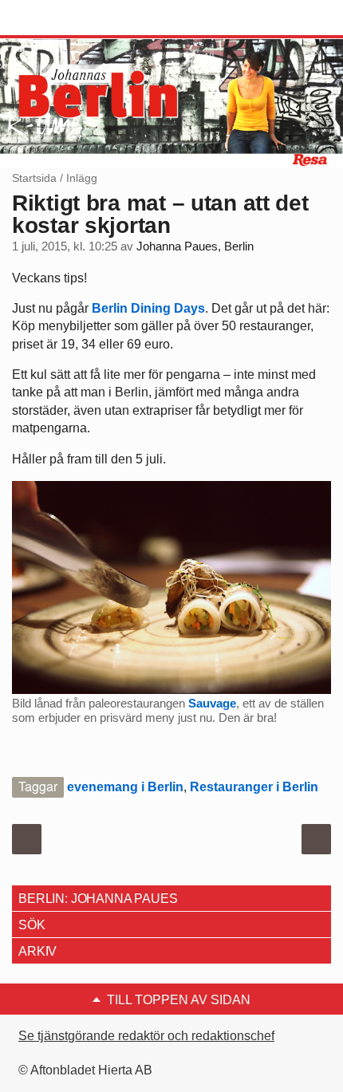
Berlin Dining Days (148, 308)
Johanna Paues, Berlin (195, 246)
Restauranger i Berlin (254, 787)
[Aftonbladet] (72, 18)
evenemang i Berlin (125, 787)
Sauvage (212, 703)
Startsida (34, 177)
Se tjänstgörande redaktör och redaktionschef (146, 1036)
